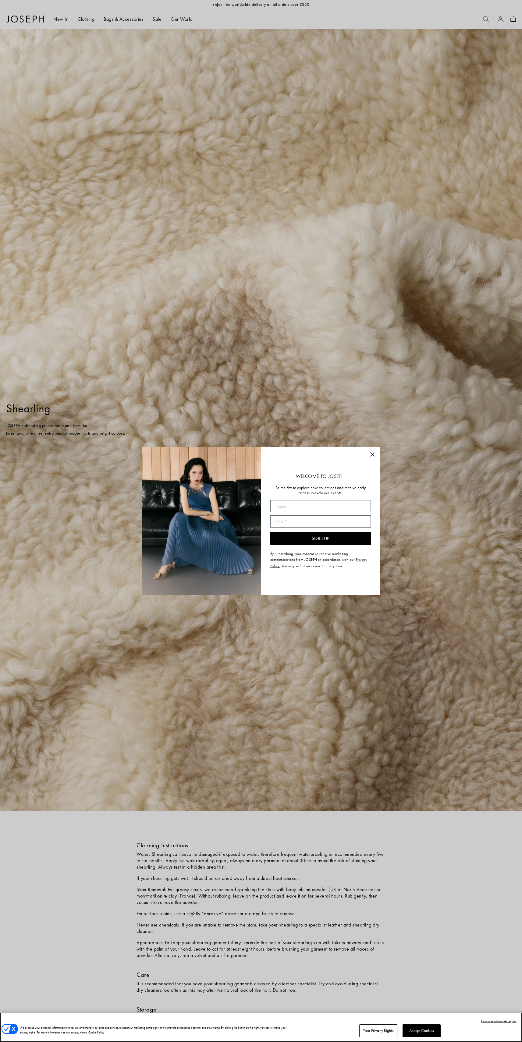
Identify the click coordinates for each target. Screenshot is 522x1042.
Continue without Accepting (499, 1021)
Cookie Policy (96, 1032)
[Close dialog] (372, 454)
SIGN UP (320, 538)
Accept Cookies (421, 1030)
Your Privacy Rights (378, 1030)
